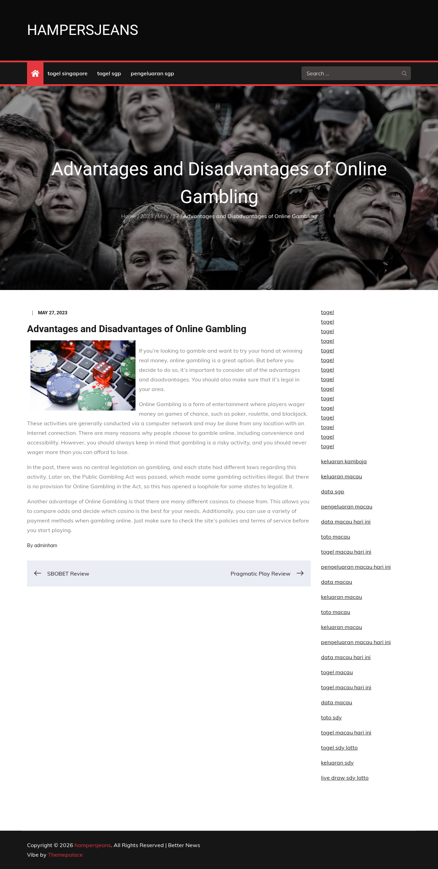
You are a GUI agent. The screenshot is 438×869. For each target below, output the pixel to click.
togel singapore (68, 73)
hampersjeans (82, 30)
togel (327, 311)
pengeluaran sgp (152, 73)
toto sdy (331, 717)
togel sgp (109, 73)
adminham (45, 545)
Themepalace (65, 854)
